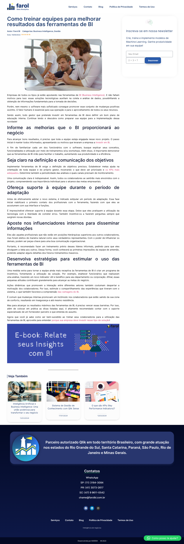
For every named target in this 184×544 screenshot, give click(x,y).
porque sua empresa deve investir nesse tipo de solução (80, 320)
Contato (88, 6)
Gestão (57, 31)
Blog (100, 6)
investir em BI (103, 142)
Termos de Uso (147, 6)
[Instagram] (98, 508)
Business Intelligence (43, 31)
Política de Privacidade (121, 6)
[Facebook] (86, 508)
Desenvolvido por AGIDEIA (88, 541)
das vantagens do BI (68, 291)
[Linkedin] (92, 508)
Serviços (72, 6)
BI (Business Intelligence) (92, 95)
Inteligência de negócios (92, 528)
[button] (162, 538)
